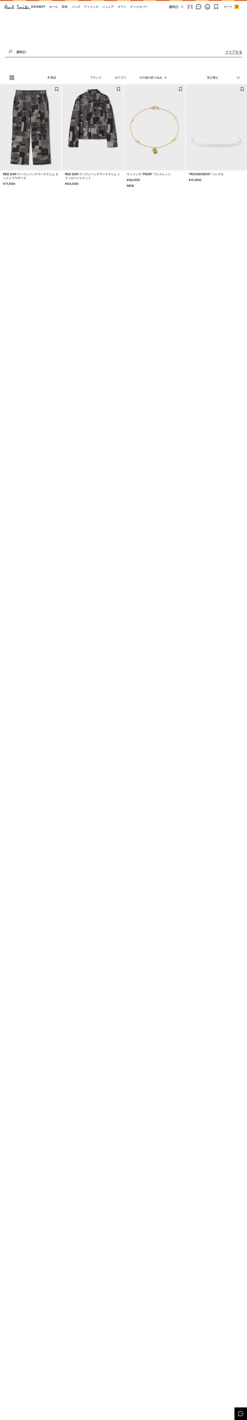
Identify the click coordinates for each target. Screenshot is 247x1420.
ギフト (122, 6)
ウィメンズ (91, 6)
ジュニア (108, 6)
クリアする (233, 52)
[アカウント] (207, 7)
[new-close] (182, 7)
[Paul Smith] (18, 6)
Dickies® (38, 6)
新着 (65, 6)
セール (53, 6)
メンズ (75, 6)
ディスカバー (139, 6)
